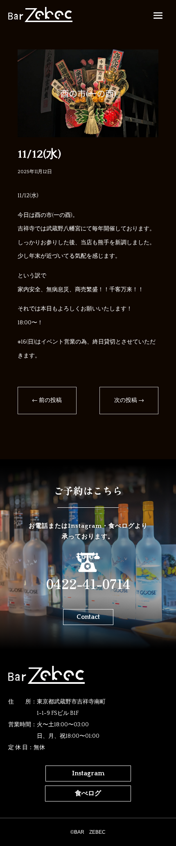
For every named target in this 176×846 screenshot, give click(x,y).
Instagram (88, 773)
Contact (88, 617)
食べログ (88, 793)
